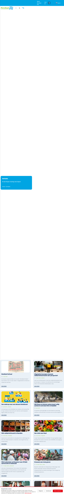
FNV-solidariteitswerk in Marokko (11, 433)
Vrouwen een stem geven (42, 462)
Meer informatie (28, 493)
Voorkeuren (48, 490)
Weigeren (41, 490)
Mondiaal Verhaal (6, 374)
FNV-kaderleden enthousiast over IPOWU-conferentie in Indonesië (14, 463)
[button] (49, 3)
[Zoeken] (19, 8)
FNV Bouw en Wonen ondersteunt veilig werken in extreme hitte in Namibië (46, 405)
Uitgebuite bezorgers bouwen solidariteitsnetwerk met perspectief (46, 375)
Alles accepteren (58, 490)
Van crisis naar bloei (40, 433)
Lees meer (4, 386)
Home (3, 186)
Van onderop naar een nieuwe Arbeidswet (14, 404)
